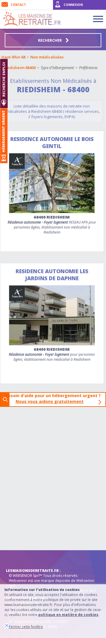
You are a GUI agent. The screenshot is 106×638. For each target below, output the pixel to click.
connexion (73, 5)
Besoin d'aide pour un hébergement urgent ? (54, 398)
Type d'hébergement (57, 67)
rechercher (50, 40)
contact (18, 5)
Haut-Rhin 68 (13, 57)
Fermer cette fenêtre (26, 626)
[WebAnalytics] (17, 559)
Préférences (88, 67)
